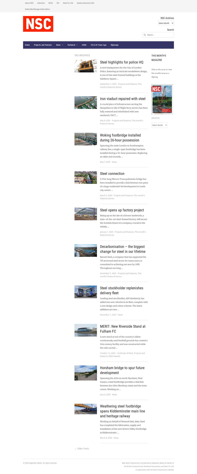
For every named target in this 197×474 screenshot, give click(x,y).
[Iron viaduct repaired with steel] (85, 102)
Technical (71, 45)
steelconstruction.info (85, 3)
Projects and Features (43, 45)
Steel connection (112, 173)
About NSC (29, 3)
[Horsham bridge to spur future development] (85, 372)
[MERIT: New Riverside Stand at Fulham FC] (85, 330)
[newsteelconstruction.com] (38, 24)
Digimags (115, 45)
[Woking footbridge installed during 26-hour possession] (85, 139)
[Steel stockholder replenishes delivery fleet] (85, 292)
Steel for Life (68, 3)
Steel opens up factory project (122, 210)
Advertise (41, 3)
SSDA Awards (114, 356)
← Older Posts (81, 448)
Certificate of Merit (125, 353)
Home (27, 45)
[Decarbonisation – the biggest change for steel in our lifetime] (85, 250)
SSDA (84, 45)
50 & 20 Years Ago (98, 45)
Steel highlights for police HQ (121, 62)
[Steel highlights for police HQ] (85, 66)
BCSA (50, 3)
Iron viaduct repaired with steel (123, 99)
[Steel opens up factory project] (85, 214)
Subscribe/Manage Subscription (37, 9)
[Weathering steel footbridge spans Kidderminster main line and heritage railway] (85, 409)
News (58, 45)
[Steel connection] (85, 177)
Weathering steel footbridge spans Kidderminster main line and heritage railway (122, 411)
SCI (58, 3)
